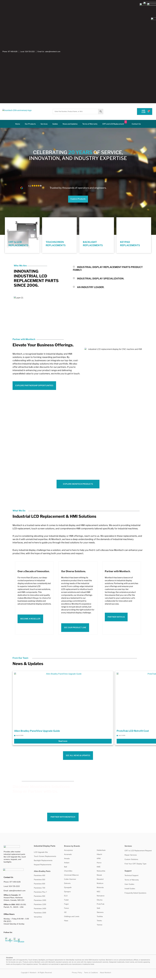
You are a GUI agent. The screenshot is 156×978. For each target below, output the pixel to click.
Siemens (100, 912)
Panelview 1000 (40, 900)
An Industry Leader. (90, 287)
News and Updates (70, 124)
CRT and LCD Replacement (114, 123)
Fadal (66, 900)
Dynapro (67, 892)
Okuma (99, 900)
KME (98, 867)
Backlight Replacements (43, 860)
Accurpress (68, 850)
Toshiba (100, 916)
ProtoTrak (100, 904)
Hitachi (99, 854)
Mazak (99, 875)
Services (44, 124)
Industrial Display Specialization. (100, 278)
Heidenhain (101, 850)
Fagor (66, 904)
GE (65, 912)
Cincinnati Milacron (71, 875)
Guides (55, 124)
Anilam (66, 863)
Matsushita (101, 871)
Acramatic (68, 854)
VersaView (38, 917)
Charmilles (68, 871)
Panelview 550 (39, 879)
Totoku (99, 921)
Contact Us (136, 124)
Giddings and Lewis (71, 916)
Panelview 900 (39, 896)
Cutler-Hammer (70, 879)
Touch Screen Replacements (45, 856)
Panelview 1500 (40, 913)
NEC (98, 892)
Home (17, 124)
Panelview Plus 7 (40, 892)
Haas (66, 921)
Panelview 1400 (40, 908)
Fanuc (66, 908)
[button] (89, 183)
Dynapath (68, 887)
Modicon (100, 883)
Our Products (30, 124)
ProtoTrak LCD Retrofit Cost (133, 730)
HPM (99, 858)
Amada (67, 858)
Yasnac (99, 925)
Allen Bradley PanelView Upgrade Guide (37, 730)
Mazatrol (100, 879)
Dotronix (67, 883)
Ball (65, 867)
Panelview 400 (39, 875)
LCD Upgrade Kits (41, 852)
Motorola (100, 887)
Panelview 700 (39, 888)
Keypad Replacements (42, 865)
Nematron (100, 896)
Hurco (99, 863)
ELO (66, 896)
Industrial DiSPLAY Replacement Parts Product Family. (108, 268)
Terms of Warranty (90, 124)
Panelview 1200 (40, 904)
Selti (98, 908)
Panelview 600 (39, 884)
